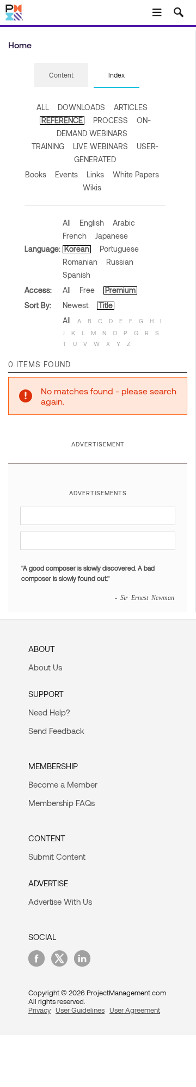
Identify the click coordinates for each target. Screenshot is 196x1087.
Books (35, 174)
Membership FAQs (61, 803)
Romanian (80, 261)
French (75, 235)
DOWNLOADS (81, 107)
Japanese (111, 235)
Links (95, 174)
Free (87, 290)
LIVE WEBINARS (100, 146)
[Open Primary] (157, 12)
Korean (76, 248)
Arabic (124, 222)
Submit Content (56, 856)
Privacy (39, 1010)
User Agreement (134, 1010)
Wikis (92, 187)
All (67, 222)
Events (66, 174)
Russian (119, 261)
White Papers (136, 174)
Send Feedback (56, 731)
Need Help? (49, 712)
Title (106, 305)
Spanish (76, 274)
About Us (45, 667)
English (91, 222)
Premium (120, 290)
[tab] (61, 75)
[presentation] (61, 75)
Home (20, 45)
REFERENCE (62, 120)
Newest (75, 305)
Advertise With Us (60, 901)
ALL (42, 107)
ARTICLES (131, 107)
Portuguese (119, 248)
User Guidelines (80, 1010)
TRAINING (48, 146)
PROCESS (110, 120)
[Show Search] (178, 12)
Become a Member (62, 784)
